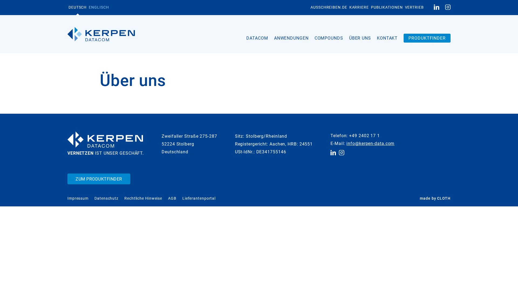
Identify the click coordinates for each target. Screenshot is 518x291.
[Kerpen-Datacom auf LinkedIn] (436, 7)
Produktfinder (427, 38)
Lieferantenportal (199, 198)
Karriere (359, 7)
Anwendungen (291, 38)
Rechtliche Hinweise (143, 198)
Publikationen (387, 7)
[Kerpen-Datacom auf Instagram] (448, 7)
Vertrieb (414, 7)
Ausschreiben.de (329, 7)
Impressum (77, 198)
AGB (172, 198)
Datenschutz (106, 198)
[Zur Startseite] (101, 34)
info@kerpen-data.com (370, 143)
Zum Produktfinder (99, 179)
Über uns (360, 38)
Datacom (257, 38)
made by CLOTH (435, 198)
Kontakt (387, 38)
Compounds (329, 38)
